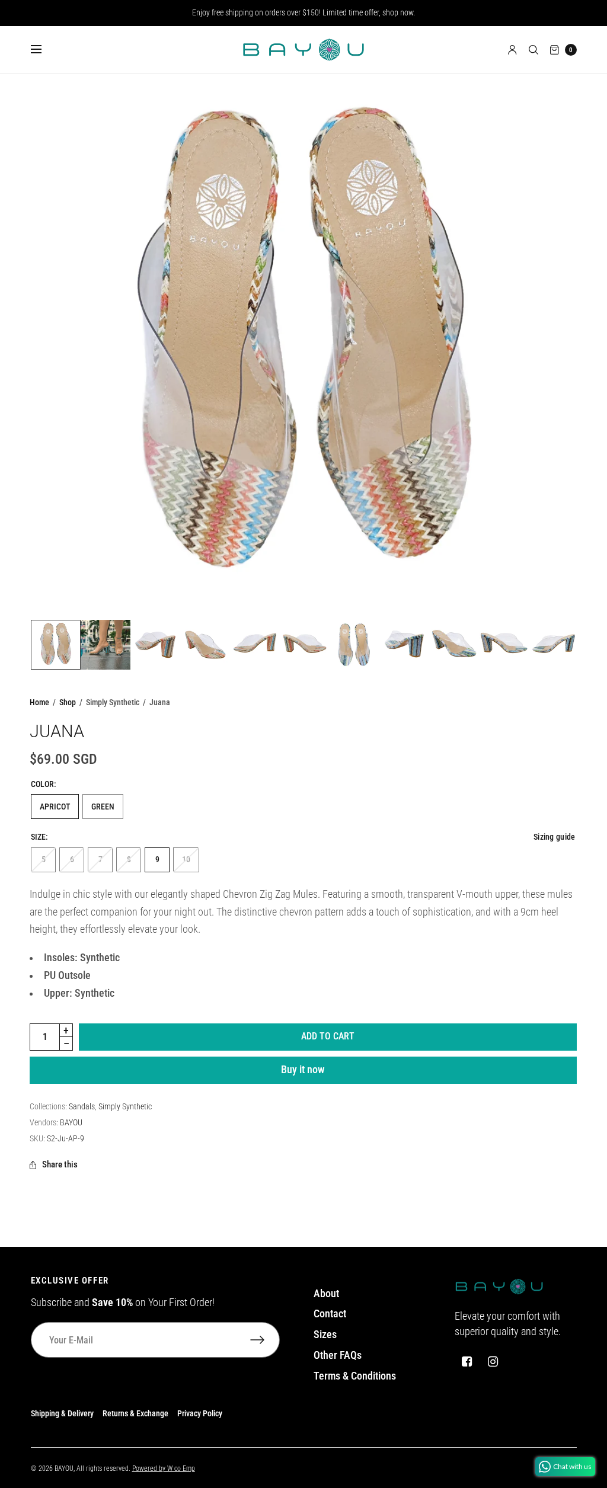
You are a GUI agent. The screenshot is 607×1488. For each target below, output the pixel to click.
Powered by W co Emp (163, 1468)
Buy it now (303, 1070)
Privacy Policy (199, 1413)
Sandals (82, 1106)
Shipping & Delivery (62, 1413)
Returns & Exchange (135, 1413)
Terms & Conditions (355, 1376)
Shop (67, 702)
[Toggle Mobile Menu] (44, 50)
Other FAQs (338, 1355)
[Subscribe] (265, 1340)
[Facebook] (466, 1362)
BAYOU (71, 1122)
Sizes (325, 1334)
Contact (330, 1314)
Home (39, 702)
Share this (60, 1164)
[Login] (512, 49)
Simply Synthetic (125, 1106)
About (326, 1294)
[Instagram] (492, 1362)
